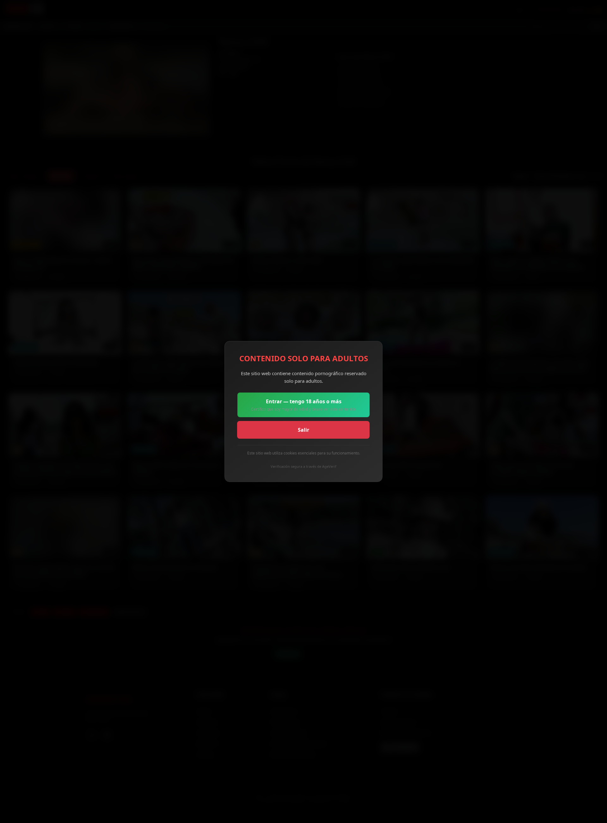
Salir (303, 429)
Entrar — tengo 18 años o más (303, 405)
